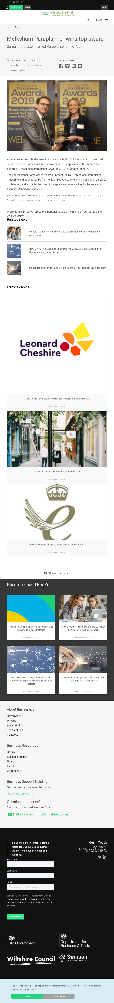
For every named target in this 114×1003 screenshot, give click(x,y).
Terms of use (15, 730)
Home (9, 27)
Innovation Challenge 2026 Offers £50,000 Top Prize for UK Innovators (67, 267)
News (10, 761)
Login (27, 7)
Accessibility (15, 725)
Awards (14, 65)
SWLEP (104, 7)
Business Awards (35, 65)
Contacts (12, 734)
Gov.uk (11, 752)
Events (11, 766)
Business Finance (18, 71)
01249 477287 (16, 2)
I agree (27, 996)
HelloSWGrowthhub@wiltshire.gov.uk (41, 814)
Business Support (17, 756)
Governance (14, 716)
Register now (16, 7)
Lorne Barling (16, 60)
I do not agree (59, 996)
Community (14, 770)
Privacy (11, 720)
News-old (18, 27)
